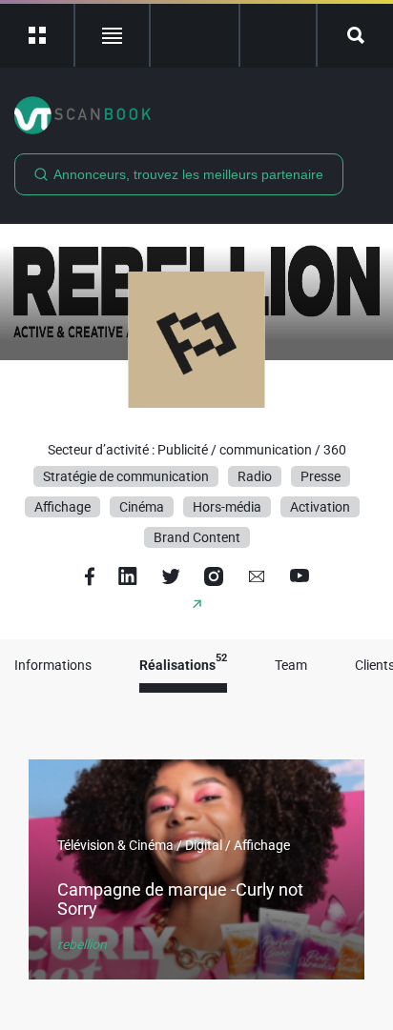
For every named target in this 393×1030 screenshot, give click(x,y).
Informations (53, 665)
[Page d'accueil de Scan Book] (196, 115)
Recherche (355, 35)
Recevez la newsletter (278, 35)
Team (291, 665)
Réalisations (183, 665)
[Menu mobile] (37, 35)
